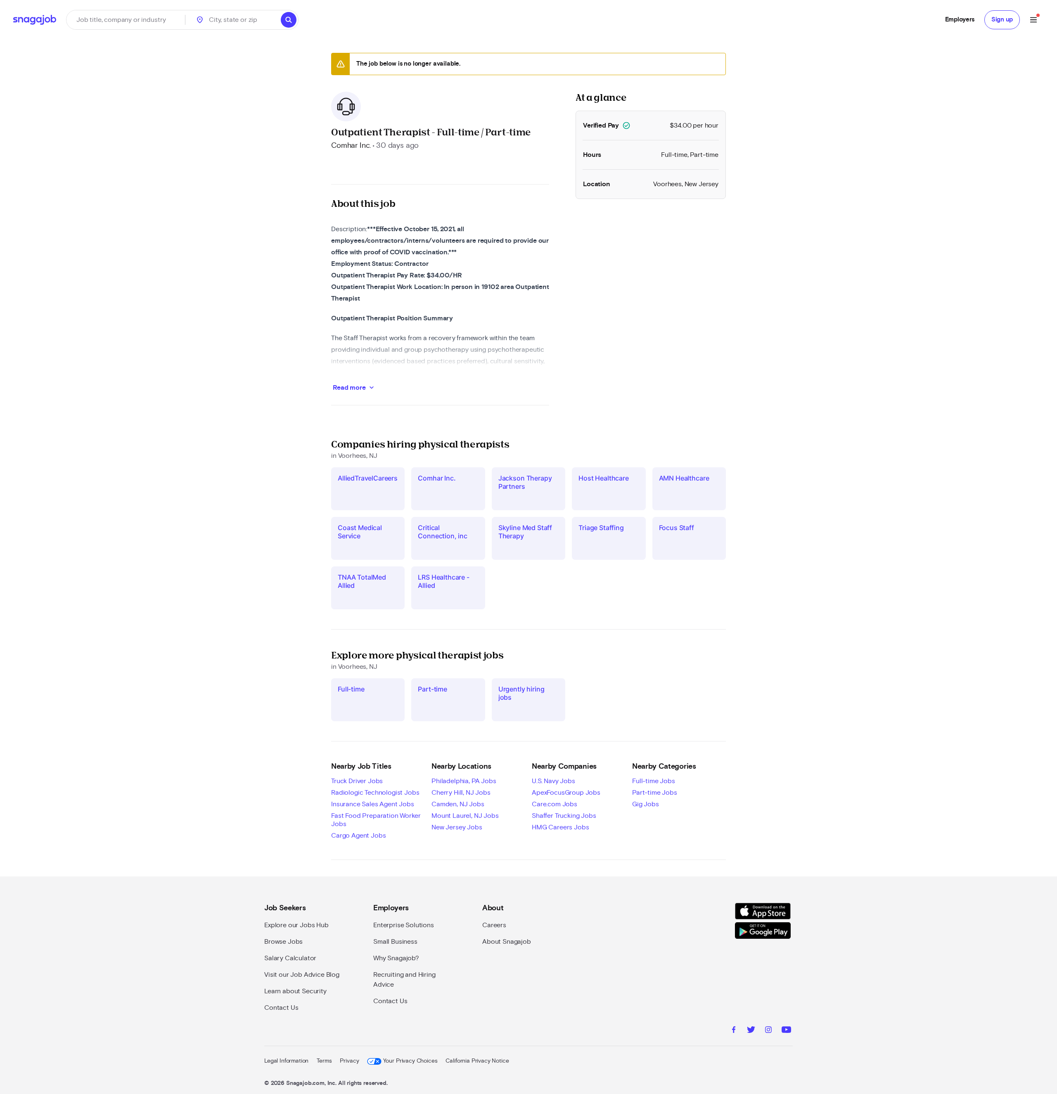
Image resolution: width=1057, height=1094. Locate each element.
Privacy (349, 1061)
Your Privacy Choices (410, 1061)
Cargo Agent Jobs (358, 835)
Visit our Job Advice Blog (301, 974)
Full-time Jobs (653, 781)
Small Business (395, 941)
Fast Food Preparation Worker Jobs (376, 819)
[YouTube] (786, 1031)
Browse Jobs (283, 941)
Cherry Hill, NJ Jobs (461, 792)
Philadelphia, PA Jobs (463, 781)
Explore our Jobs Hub (296, 925)
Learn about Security (295, 991)
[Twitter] (751, 1031)
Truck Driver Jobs (357, 781)
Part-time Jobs (654, 792)
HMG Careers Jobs (560, 827)
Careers (494, 925)
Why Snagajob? (396, 958)
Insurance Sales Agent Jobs (372, 804)
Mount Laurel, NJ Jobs (465, 815)
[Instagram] (768, 1031)
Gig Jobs (645, 804)
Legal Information (286, 1061)
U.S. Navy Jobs (553, 781)
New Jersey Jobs (456, 827)
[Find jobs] (288, 20)
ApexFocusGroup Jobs (566, 792)
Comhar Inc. (351, 145)
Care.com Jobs (554, 804)
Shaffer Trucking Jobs (564, 815)
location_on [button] (200, 20)
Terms (324, 1061)
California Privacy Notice (477, 1061)
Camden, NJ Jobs (457, 804)
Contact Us (281, 1007)
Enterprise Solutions (403, 925)
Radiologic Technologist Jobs (375, 792)
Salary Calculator (290, 958)
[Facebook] (733, 1031)
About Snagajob (506, 941)
